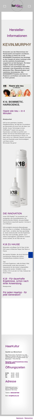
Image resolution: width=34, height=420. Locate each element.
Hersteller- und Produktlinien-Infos (16, 362)
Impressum (19, 418)
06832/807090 (15, 393)
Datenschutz (29, 418)
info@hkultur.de (14, 396)
